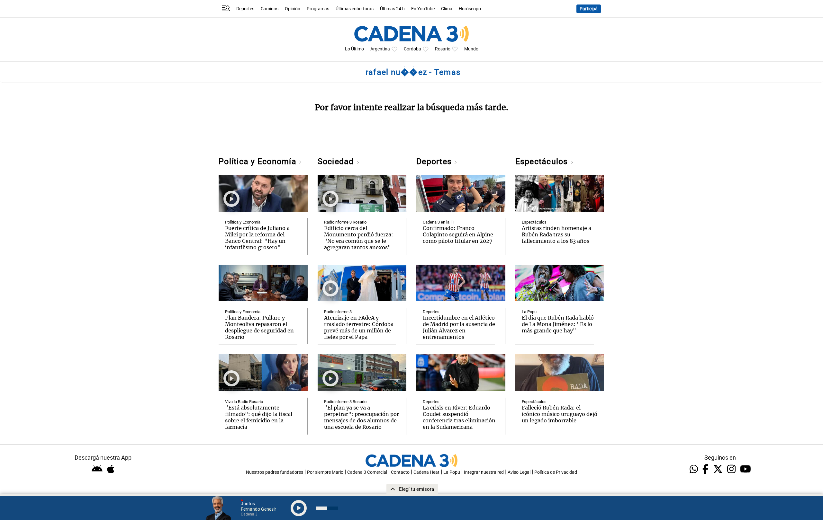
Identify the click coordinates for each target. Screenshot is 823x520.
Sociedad (337, 161)
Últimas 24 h (392, 9)
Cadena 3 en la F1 (439, 222)
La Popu (529, 311)
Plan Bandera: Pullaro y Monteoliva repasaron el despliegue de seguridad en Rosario (259, 327)
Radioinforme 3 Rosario (345, 222)
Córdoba (412, 49)
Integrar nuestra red (484, 472)
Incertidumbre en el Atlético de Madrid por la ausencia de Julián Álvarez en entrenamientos (459, 327)
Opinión (292, 9)
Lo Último (354, 49)
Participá (589, 9)
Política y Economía (259, 161)
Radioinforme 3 (338, 311)
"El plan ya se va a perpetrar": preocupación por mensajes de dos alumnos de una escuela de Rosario (361, 417)
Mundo (471, 49)
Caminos (269, 9)
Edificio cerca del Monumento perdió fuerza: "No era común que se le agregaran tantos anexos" (358, 238)
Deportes (245, 9)
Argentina (380, 49)
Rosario (442, 49)
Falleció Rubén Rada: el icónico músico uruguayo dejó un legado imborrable (559, 414)
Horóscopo (470, 9)
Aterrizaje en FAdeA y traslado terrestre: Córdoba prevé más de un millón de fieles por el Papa (358, 327)
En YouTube (423, 9)
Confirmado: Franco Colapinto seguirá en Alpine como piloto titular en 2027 (458, 234)
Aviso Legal (519, 472)
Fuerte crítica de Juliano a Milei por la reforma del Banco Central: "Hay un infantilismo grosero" (257, 238)
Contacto (400, 472)
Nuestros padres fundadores (274, 472)
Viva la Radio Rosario (244, 401)
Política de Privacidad (555, 472)
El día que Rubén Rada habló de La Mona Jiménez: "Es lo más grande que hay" (558, 324)
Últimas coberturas (355, 9)
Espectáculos (542, 161)
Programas (318, 9)
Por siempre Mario (325, 472)
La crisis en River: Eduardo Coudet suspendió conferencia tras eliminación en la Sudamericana (459, 417)
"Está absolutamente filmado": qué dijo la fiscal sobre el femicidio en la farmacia (258, 417)
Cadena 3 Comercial (367, 472)
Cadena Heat (426, 472)
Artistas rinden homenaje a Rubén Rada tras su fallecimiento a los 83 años (556, 234)
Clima (446, 9)
